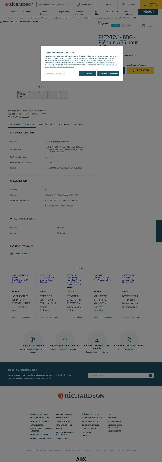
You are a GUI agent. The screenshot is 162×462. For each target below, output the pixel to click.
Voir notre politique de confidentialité (62, 67)
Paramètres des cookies (54, 74)
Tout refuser (87, 74)
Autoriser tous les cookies (108, 74)
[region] (82, 63)
